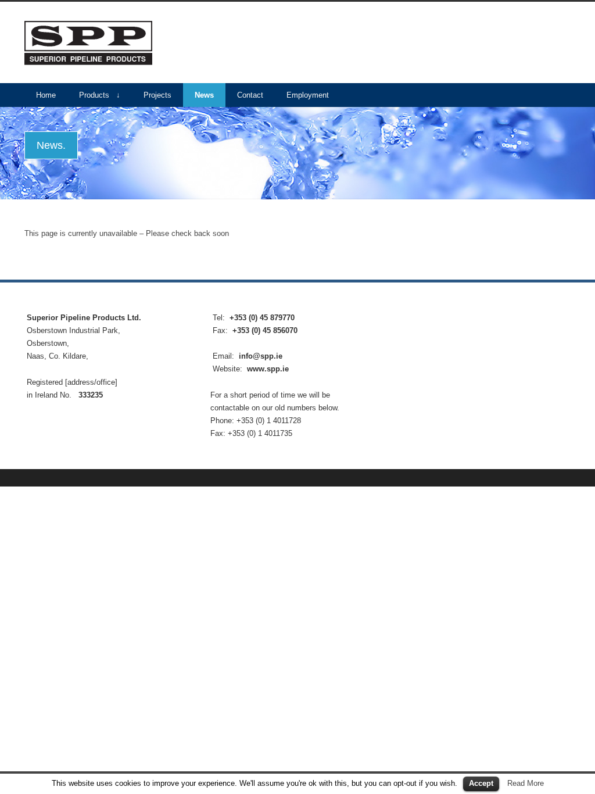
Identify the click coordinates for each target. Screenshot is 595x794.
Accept (481, 783)
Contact (250, 95)
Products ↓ (99, 95)
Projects (157, 95)
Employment (307, 95)
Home (46, 95)
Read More (525, 783)
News (204, 95)
